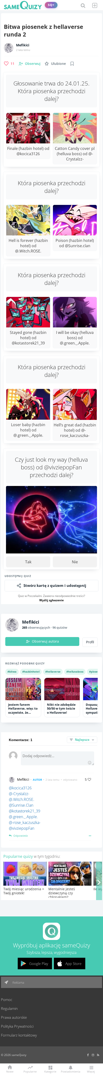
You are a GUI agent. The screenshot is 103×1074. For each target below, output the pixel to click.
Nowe (9, 1071)
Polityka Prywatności (17, 1026)
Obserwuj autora (45, 641)
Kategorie (50, 1071)
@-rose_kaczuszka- (24, 822)
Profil (90, 642)
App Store (73, 963)
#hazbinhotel (31, 671)
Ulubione (58, 63)
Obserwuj (32, 63)
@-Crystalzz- (19, 793)
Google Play (38, 963)
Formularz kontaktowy (19, 1035)
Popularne (30, 1071)
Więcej (91, 1071)
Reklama (18, 982)
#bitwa (12, 671)
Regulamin (9, 1008)
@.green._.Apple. (23, 816)
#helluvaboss (74, 671)
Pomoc (6, 999)
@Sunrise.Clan (21, 805)
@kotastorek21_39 (24, 811)
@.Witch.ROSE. (21, 799)
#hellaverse (53, 671)
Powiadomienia (70, 1071)
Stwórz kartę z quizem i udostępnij (54, 585)
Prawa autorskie (14, 1017)
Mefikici (22, 45)
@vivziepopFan (21, 828)
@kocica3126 (20, 788)
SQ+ (51, 5)
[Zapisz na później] (72, 63)
